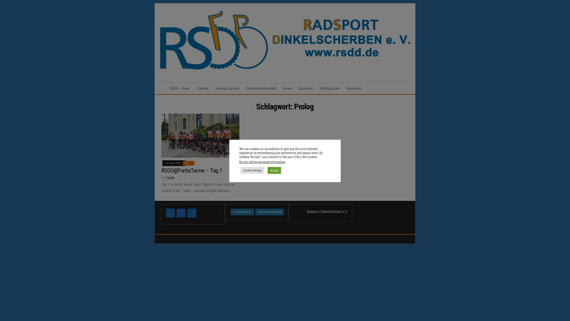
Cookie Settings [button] (252, 170)
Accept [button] (274, 170)
